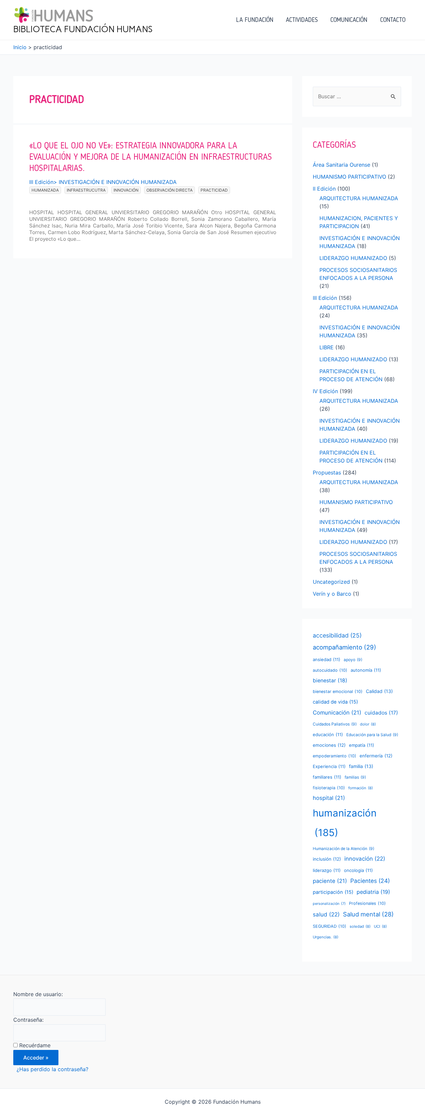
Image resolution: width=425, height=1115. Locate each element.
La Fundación (254, 20)
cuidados (381, 713)
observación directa (169, 190)
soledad (360, 926)
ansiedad (326, 659)
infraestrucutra (86, 190)
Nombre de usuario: (38, 994)
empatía (361, 745)
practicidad (214, 190)
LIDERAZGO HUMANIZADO (353, 258)
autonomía (366, 670)
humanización (345, 822)
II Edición (324, 188)
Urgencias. (325, 937)
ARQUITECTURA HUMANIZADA (358, 198)
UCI (380, 926)
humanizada (45, 190)
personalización (329, 903)
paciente (330, 881)
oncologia (358, 870)
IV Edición (325, 391)
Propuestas (327, 472)
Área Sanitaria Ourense (341, 164)
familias (355, 777)
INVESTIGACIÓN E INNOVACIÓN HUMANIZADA (118, 182)
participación (333, 892)
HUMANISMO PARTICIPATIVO (349, 176)
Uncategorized (331, 581)
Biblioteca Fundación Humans (83, 29)
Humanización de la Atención (343, 848)
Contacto (392, 20)
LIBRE (326, 347)
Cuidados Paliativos (335, 724)
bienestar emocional (338, 691)
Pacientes (370, 880)
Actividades (302, 20)
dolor (368, 724)
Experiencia (329, 766)
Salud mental (368, 914)
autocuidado (330, 670)
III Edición (41, 182)
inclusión (327, 859)
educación (328, 734)
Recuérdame (34, 1045)
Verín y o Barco (332, 593)
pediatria (373, 892)
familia (361, 766)
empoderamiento (334, 755)
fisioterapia (329, 787)
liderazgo (327, 870)
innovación (126, 190)
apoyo (353, 659)
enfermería (376, 755)
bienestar (330, 680)
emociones (329, 745)
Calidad (379, 691)
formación (360, 788)
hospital (329, 798)
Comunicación (348, 20)
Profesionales (367, 903)
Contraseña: (28, 1019)
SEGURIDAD (329, 926)
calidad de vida (335, 702)
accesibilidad (337, 635)
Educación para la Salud (372, 734)
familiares (327, 777)
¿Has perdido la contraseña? (52, 1069)
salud (326, 914)
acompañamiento (344, 647)
